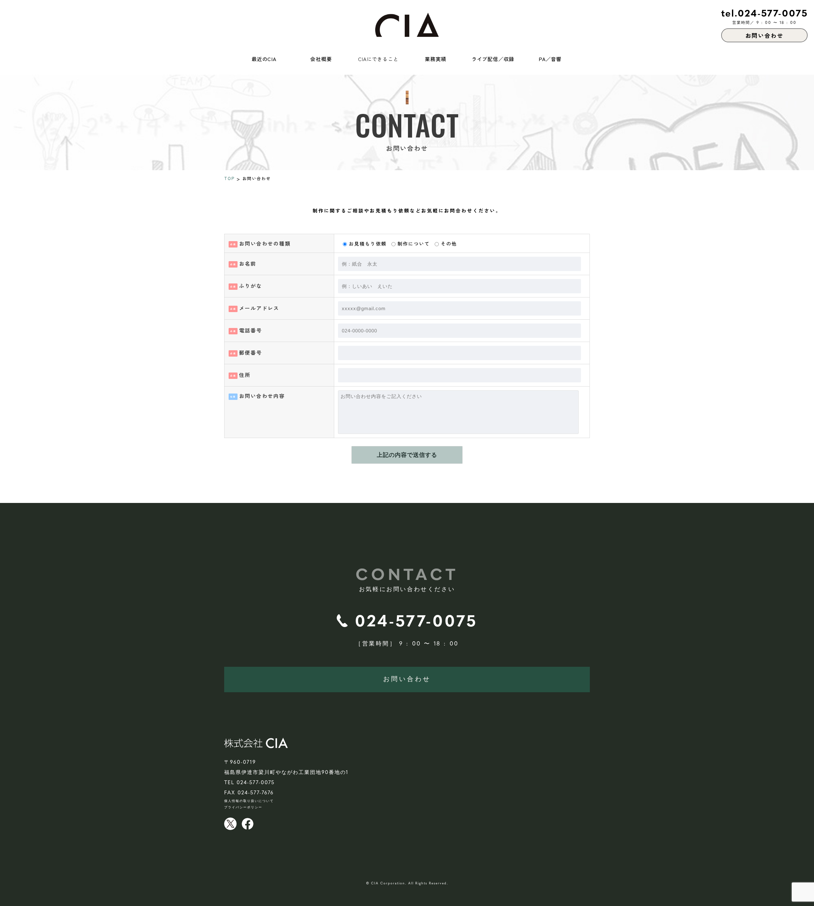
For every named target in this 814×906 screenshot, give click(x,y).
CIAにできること (378, 59)
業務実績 (435, 59)
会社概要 (321, 59)
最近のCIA (264, 59)
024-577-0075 (416, 622)
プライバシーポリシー (243, 807)
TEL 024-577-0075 (249, 782)
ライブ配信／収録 (493, 59)
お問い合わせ (407, 679)
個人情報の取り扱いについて (249, 801)
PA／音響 (550, 59)
